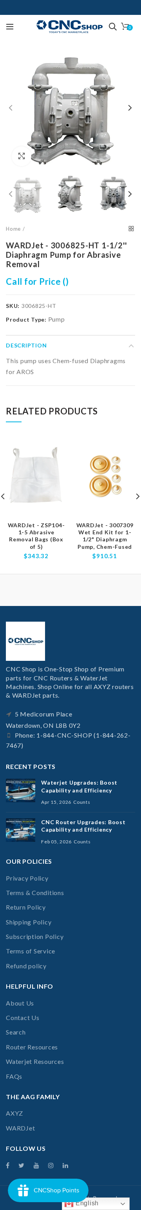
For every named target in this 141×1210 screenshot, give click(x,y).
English (86, 1203)
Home (13, 229)
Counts (81, 802)
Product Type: (26, 320)
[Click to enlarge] (21, 156)
